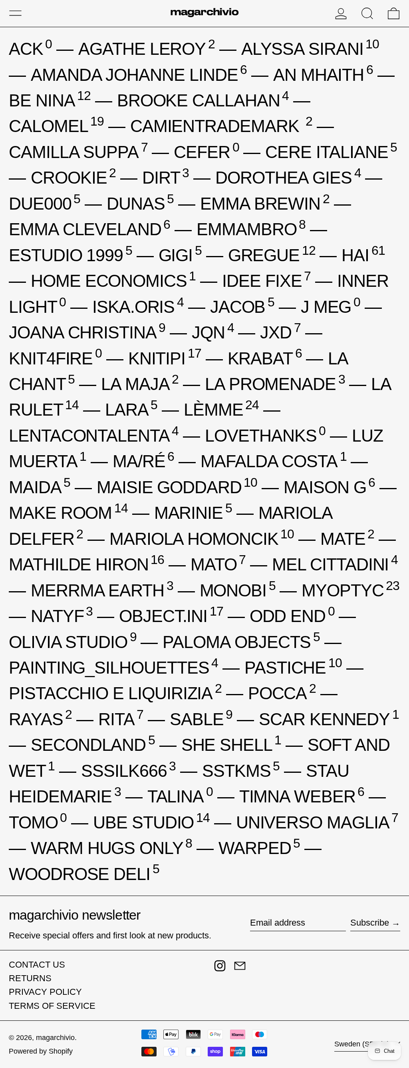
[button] (367, 13)
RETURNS (30, 978)
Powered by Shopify (41, 1051)
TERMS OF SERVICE (52, 1006)
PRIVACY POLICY (45, 992)
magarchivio (55, 1038)
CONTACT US (37, 965)
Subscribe (369, 923)
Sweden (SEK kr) (362, 1044)
